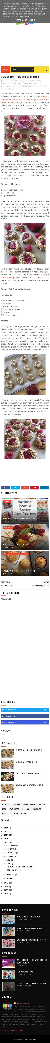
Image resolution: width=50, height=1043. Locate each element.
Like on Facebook (8, 716)
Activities (6, 805)
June (8, 863)
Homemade (5, 86)
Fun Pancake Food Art (27, 971)
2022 (6, 831)
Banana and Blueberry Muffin (29, 785)
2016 (6, 890)
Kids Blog (15, 86)
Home (5, 69)
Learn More (21, 20)
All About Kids (22, 1003)
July (8, 859)
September (11, 852)
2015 (6, 893)
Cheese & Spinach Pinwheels (29, 750)
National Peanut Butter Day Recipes (19, 518)
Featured (7, 501)
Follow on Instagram (10, 722)
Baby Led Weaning (29, 805)
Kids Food (23, 86)
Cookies (20, 83)
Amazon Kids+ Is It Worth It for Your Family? (32, 961)
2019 (6, 842)
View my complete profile (12, 1030)
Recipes (12, 89)
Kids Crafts (37, 809)
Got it (32, 20)
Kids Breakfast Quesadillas (15, 544)
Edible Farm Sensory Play (27, 773)
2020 (6, 838)
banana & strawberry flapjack (25, 99)
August (9, 856)
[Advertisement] (25, 44)
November (10, 845)
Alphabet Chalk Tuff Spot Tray (31, 983)
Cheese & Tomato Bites (26, 761)
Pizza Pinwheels (12, 870)
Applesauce (8, 528)
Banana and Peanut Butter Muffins (16, 554)
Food (26, 83)
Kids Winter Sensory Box (28, 916)
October (10, 849)
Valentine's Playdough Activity (31, 939)
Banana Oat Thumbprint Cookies (20, 866)
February (10, 874)
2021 (6, 834)
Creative (42, 805)
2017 (6, 886)
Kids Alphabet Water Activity (31, 928)
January (10, 878)
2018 (6, 882)
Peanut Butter (33, 86)
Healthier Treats (35, 83)
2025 (6, 827)
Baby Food (16, 805)
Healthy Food (14, 809)
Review (23, 814)
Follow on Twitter (9, 710)
